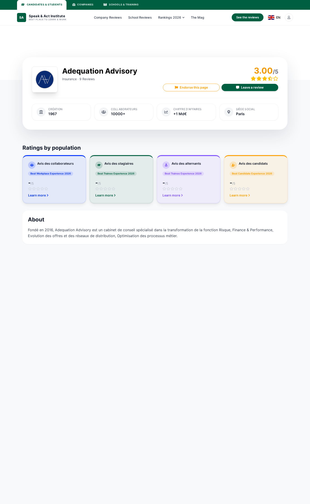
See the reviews (247, 17)
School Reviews (140, 17)
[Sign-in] (289, 17)
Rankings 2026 (169, 17)
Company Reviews (108, 17)
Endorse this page (194, 87)
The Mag (197, 17)
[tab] (41, 5)
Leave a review (252, 87)
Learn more (37, 195)
